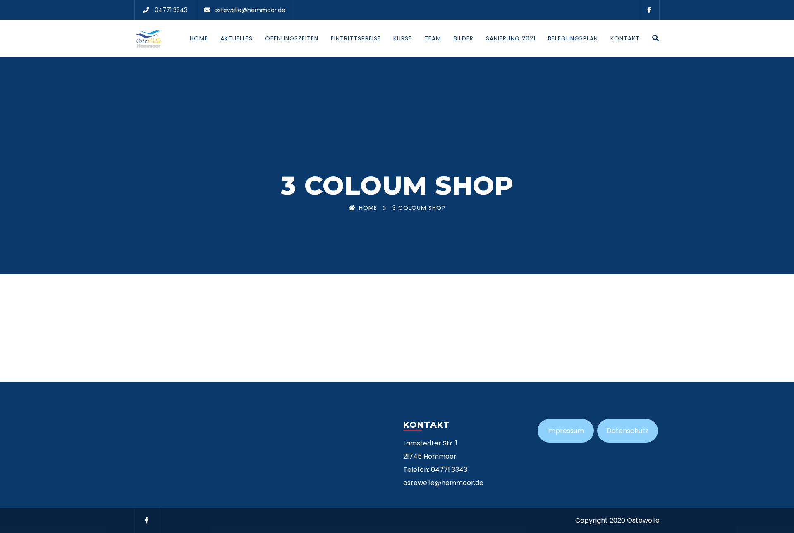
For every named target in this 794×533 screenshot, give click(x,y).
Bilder (464, 38)
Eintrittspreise (356, 38)
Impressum (565, 430)
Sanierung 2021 (511, 38)
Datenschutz (627, 430)
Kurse (402, 38)
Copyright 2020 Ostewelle (617, 520)
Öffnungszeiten (291, 38)
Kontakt (625, 38)
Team (432, 38)
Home (199, 38)
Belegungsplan (573, 38)
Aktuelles (236, 38)
